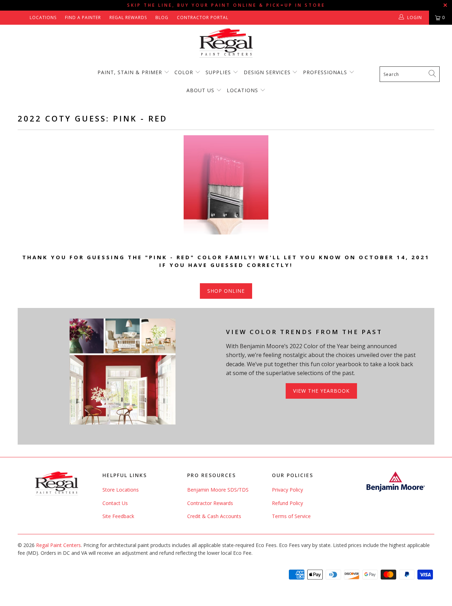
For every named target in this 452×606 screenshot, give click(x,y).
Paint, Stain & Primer (129, 72)
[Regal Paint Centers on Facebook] (11, 17)
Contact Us (115, 503)
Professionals (326, 72)
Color (183, 72)
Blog (161, 17)
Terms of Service (291, 516)
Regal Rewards (128, 17)
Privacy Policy (287, 489)
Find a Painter (83, 17)
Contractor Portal (202, 17)
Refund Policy (287, 503)
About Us (201, 90)
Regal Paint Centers (58, 545)
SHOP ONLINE (226, 290)
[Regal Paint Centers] (226, 43)
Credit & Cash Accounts (214, 516)
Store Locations (120, 489)
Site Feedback (118, 516)
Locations (43, 17)
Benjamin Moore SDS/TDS (218, 489)
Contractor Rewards (210, 503)
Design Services (267, 72)
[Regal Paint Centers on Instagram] (21, 17)
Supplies (218, 72)
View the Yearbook (321, 390)
